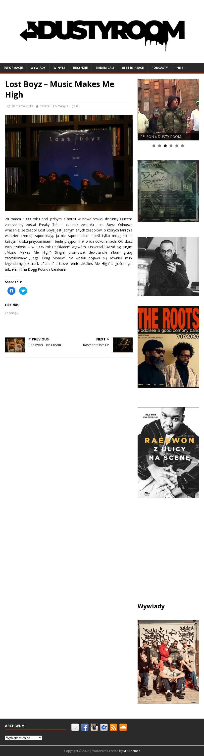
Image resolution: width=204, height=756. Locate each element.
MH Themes (131, 751)
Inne (179, 68)
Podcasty (160, 68)
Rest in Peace (133, 68)
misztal (45, 106)
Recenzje (80, 68)
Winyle (59, 68)
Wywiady (38, 68)
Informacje (13, 68)
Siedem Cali (105, 68)
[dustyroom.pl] (102, 59)
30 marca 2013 (22, 106)
